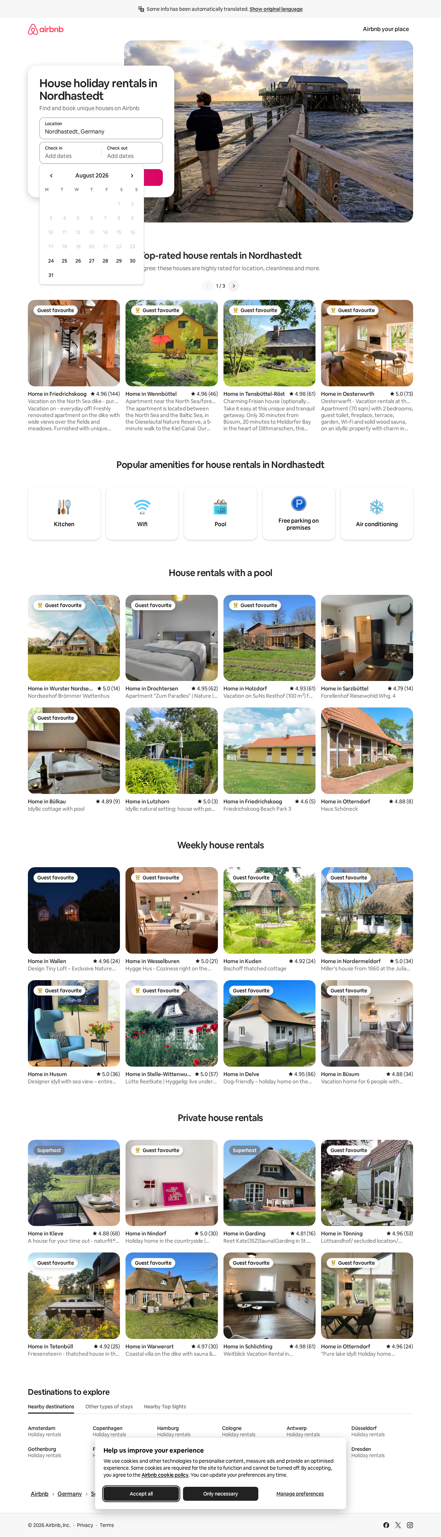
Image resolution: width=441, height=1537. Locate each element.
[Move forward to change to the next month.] (132, 176)
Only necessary (220, 1494)
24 (51, 261)
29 (119, 261)
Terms (107, 1525)
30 (133, 261)
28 (105, 261)
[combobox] (101, 131)
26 (78, 261)
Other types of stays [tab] (109, 1406)
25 (64, 261)
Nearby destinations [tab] (51, 1406)
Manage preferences (300, 1494)
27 (91, 261)
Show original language (276, 9)
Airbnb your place (386, 29)
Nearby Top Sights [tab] (165, 1406)
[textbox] (70, 156)
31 (50, 275)
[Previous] (207, 286)
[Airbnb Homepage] (45, 29)
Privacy (85, 1525)
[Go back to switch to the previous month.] (52, 176)
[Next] (233, 286)
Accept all (141, 1494)
